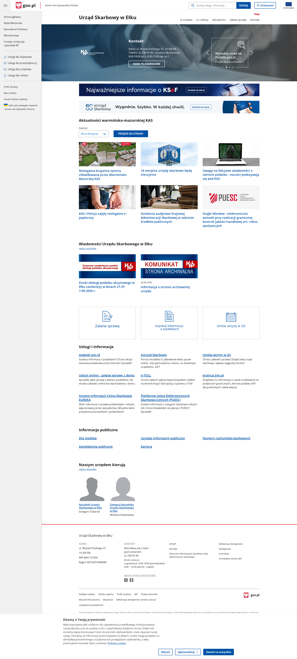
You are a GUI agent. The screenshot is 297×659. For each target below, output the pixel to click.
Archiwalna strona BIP (230, 558)
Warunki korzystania (89, 599)
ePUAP (172, 543)
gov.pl (255, 599)
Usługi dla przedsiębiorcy (22, 63)
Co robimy (202, 20)
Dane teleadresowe (146, 64)
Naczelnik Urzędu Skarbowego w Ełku (90, 506)
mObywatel (266, 6)
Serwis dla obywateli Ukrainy (21, 107)
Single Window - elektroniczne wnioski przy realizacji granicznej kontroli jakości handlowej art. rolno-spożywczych (230, 220)
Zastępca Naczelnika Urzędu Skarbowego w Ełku (122, 508)
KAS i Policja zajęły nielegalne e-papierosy (103, 216)
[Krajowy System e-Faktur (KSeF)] (169, 89)
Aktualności (219, 20)
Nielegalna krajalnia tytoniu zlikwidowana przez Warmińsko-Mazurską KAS (103, 175)
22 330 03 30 (131, 555)
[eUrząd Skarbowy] (169, 107)
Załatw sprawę (238, 20)
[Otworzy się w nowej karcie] (126, 580)
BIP (136, 594)
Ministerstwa (11, 35)
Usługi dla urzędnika (19, 69)
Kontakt (255, 20)
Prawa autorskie (149, 594)
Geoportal (108, 599)
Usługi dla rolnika (17, 75)
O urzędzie (186, 20)
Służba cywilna (106, 594)
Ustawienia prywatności (91, 605)
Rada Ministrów (13, 23)
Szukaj (243, 5)
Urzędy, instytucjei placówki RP (14, 43)
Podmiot (91, 128)
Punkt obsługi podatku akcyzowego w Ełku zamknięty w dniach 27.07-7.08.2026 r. (107, 287)
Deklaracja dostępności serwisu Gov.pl (136, 599)
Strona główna (16, 17)
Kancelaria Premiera (16, 29)
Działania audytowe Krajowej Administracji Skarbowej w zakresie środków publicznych (167, 218)
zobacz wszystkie (87, 248)
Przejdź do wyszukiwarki (228, 57)
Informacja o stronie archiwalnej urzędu (165, 289)
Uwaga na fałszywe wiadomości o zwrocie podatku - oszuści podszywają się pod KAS (231, 175)
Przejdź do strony (130, 133)
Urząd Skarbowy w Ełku (107, 17)
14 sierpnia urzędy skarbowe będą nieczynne (166, 173)
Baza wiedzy (10, 93)
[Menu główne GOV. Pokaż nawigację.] (5, 5)
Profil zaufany (11, 86)
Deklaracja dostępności (231, 543)
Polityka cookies (87, 594)
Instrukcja (224, 553)
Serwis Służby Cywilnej (15, 99)
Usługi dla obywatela (19, 57)
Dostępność (225, 548)
